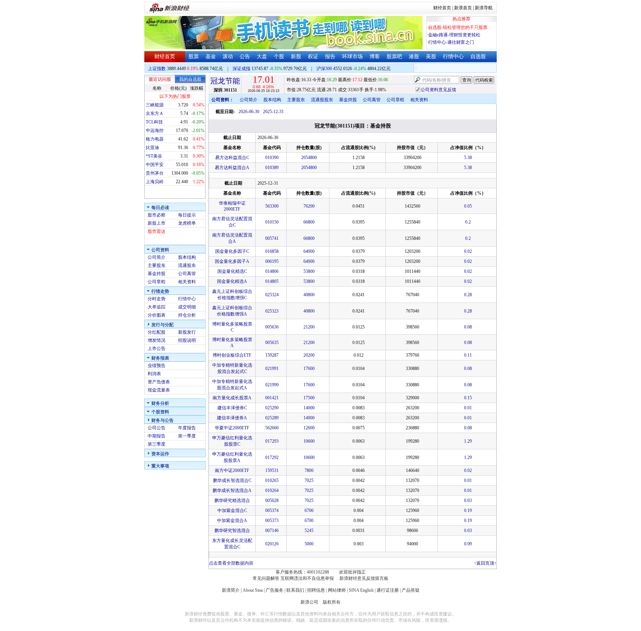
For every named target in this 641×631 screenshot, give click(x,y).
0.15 (468, 397)
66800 (309, 222)
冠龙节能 (225, 81)
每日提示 (187, 215)
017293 (272, 441)
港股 (414, 56)
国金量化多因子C (232, 251)
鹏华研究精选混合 (232, 500)
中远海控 (155, 130)
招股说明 (187, 340)
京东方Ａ (155, 113)
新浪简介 (231, 590)
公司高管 (187, 273)
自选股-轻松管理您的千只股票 (457, 27)
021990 (272, 384)
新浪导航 (484, 7)
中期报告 (156, 436)
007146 (272, 530)
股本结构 (187, 257)
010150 (272, 222)
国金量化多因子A (232, 261)
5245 (309, 530)
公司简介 (156, 257)
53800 (309, 271)
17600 (309, 368)
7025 (309, 480)
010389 (272, 167)
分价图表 (156, 315)
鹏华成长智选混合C (232, 480)
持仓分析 (187, 315)
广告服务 (274, 590)
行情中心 (453, 56)
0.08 (468, 327)
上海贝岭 (155, 181)
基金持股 (156, 273)
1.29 (468, 441)
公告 (245, 56)
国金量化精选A (232, 281)
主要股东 (156, 265)
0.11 (468, 355)
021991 (272, 368)
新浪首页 (463, 7)
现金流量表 (159, 390)
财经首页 (442, 7)
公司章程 (156, 281)
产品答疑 (411, 590)
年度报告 (187, 427)
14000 (309, 407)
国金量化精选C (232, 271)
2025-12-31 (273, 111)
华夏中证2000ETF (232, 427)
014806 (272, 271)
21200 (309, 327)
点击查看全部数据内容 (231, 563)
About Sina (253, 590)
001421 (272, 397)
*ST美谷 (154, 156)
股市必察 (156, 215)
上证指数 (157, 68)
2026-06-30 (249, 111)
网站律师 (337, 590)
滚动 (228, 56)
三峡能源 (155, 105)
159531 (272, 470)
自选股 (478, 56)
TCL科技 (154, 122)
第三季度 (156, 444)
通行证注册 (388, 590)
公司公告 (156, 427)
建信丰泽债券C (232, 407)
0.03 (468, 500)
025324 (272, 294)
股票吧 (394, 56)
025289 (272, 417)
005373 (272, 520)
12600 (309, 427)
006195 (272, 261)
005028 (272, 500)
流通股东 (187, 265)
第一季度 (187, 436)
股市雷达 (156, 231)
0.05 (468, 206)
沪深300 (324, 68)
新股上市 (156, 223)
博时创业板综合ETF (232, 355)
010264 (272, 490)
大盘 (262, 56)
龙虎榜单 (187, 223)
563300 (272, 206)
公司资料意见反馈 (438, 89)
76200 (309, 206)
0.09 (468, 543)
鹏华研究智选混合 (232, 530)
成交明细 (187, 307)
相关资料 (187, 281)
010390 (272, 157)
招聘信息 (316, 590)
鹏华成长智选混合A (232, 490)
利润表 (154, 373)
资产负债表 (159, 381)
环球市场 (352, 56)
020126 (272, 543)
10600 (309, 441)
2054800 (309, 157)
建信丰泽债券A (232, 417)
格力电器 (155, 139)
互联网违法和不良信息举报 (307, 578)
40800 (309, 294)
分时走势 (156, 298)
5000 (309, 543)
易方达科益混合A (232, 167)
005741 (272, 238)
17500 (309, 397)
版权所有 (332, 602)
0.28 (468, 294)
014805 (272, 281)
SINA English (361, 590)
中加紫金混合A (232, 520)
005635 (272, 342)
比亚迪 (152, 147)
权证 (313, 56)
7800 (309, 470)
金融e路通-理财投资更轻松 (454, 34)
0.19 (468, 510)
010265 (272, 480)
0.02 (468, 251)
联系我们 (295, 590)
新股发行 (187, 332)
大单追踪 (156, 307)
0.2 (468, 222)
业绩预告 (156, 365)
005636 (272, 327)
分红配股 (156, 332)
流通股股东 (322, 99)
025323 (272, 311)
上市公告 (156, 348)
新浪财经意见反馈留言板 (363, 578)
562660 (272, 427)
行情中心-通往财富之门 (451, 42)
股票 (193, 56)
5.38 (468, 157)
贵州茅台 (155, 173)
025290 (272, 407)
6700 (309, 510)
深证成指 (241, 68)
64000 (309, 251)
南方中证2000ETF (232, 470)
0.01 (468, 407)
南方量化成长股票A (232, 397)
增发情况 (156, 340)
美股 (431, 56)
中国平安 (155, 164)
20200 (309, 355)
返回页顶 (485, 563)
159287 (272, 355)
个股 (279, 56)
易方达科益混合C (232, 157)
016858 (272, 251)
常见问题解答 (266, 578)
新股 (296, 56)
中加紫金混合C (232, 510)
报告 (330, 56)
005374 (272, 510)
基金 (211, 56)
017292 (272, 457)
